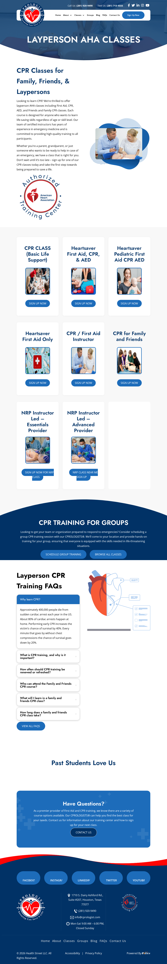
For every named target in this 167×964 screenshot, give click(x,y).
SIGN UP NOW (37, 383)
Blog (98, 15)
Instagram (58, 880)
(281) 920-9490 (87, 911)
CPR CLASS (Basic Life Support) (37, 254)
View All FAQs (31, 726)
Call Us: (80, 5)
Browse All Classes (108, 554)
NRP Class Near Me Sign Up (85, 475)
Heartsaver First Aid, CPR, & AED (83, 254)
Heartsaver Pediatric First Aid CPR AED (129, 254)
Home (58, 15)
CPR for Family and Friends (129, 336)
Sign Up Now (133, 15)
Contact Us (114, 15)
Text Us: (110, 5)
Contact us (83, 832)
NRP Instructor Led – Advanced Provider (83, 421)
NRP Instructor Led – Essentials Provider (37, 421)
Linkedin (84, 880)
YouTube (139, 880)
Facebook (30, 880)
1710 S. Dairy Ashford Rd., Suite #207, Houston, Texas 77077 (85, 899)
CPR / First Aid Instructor (83, 336)
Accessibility (72, 953)
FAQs (104, 15)
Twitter (111, 880)
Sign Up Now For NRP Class (39, 475)
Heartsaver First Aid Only (37, 336)
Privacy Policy (93, 953)
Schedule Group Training (63, 554)
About (66, 15)
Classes (77, 15)
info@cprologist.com (87, 917)
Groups (90, 15)
